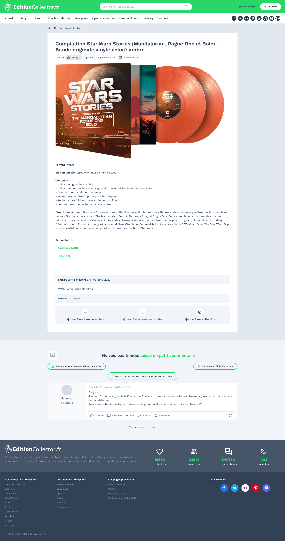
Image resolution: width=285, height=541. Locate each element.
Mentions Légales (117, 493)
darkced (66, 398)
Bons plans (81, 18)
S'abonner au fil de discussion (215, 366)
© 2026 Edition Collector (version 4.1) (26, 534)
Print (7, 507)
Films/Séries (11, 498)
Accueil (9, 18)
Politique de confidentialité (122, 498)
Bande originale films (79, 288)
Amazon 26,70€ (68, 248)
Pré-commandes (65, 484)
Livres (8, 502)
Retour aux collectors (68, 28)
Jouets (8, 521)
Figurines (10, 489)
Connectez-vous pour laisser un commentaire (143, 376)
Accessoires (11, 511)
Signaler (144, 416)
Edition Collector (117, 484)
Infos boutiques (128, 18)
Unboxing (147, 18)
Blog (23, 18)
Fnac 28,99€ (65, 255)
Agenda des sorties (103, 18)
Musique (74, 298)
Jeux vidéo (10, 493)
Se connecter (247, 6)
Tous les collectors (59, 18)
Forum (38, 18)
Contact (112, 489)
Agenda (60, 493)
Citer (130, 416)
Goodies (9, 516)
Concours (162, 18)
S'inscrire (270, 6)
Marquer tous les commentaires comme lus (76, 366)
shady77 (76, 57)
